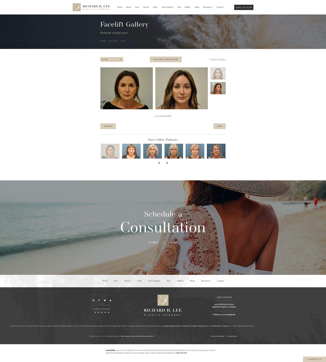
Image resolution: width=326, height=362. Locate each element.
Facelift (158, 116)
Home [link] (120, 7)
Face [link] (137, 7)
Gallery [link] (188, 7)
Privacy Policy (232, 336)
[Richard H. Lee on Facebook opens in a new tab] (99, 300)
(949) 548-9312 (181, 353)
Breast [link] (146, 7)
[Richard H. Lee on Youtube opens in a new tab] (110, 300)
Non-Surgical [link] (167, 7)
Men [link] (179, 7)
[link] (102, 310)
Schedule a (163, 223)
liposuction (216, 326)
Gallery (113, 41)
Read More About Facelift (166, 59)
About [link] (128, 7)
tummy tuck (203, 326)
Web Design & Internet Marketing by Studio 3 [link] (138, 336)
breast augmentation (172, 326)
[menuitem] (120, 7)
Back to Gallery (218, 59)
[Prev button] (159, 163)
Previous (108, 126)
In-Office (153, 242)
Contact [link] (219, 7)
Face (123, 41)
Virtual (173, 242)
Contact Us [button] (314, 359)
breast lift (186, 326)
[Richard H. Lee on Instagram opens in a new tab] (93, 300)
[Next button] (167, 163)
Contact (225, 326)
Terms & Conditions (218, 336)
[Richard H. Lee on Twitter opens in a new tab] (105, 300)
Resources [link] (207, 7)
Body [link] (155, 7)
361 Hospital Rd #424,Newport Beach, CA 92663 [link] (224, 305)
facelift (194, 326)
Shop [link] (197, 7)
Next (219, 126)
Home (103, 41)
